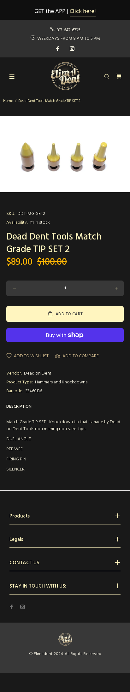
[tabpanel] (65, 154)
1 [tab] (65, 197)
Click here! (83, 11)
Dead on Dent (37, 373)
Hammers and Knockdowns (61, 382)
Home (8, 101)
